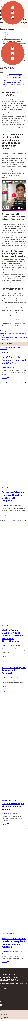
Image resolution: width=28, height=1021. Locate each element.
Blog (5, 38)
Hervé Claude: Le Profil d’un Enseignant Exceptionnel (14, 360)
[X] (3, 1006)
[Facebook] (1, 1006)
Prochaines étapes (13, 88)
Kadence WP (3, 1002)
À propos (6, 34)
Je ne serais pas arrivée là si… (15, 74)
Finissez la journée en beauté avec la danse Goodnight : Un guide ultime (14, 337)
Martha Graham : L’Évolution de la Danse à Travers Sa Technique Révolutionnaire (12, 636)
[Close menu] (0, 1011)
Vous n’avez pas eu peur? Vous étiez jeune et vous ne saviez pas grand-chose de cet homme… (16, 77)
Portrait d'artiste (6, 352)
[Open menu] (1, 71)
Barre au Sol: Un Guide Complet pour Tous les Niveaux (13, 332)
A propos (5, 988)
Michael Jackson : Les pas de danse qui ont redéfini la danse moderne (14, 942)
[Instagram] (4, 1006)
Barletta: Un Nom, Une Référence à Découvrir (14, 670)
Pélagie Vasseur (7, 367)
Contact (6, 36)
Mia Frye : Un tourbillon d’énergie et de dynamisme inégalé (13, 805)
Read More (5, 378)
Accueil (6, 33)
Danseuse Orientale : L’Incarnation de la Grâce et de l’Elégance (13, 496)
